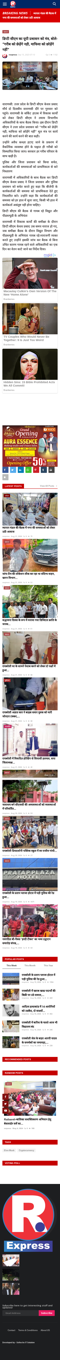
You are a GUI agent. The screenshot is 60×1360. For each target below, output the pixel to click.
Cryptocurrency (26, 1150)
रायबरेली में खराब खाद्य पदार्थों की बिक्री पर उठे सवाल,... (39, 993)
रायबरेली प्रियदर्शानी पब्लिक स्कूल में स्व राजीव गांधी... (29, 851)
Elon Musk (9, 1150)
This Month (30, 965)
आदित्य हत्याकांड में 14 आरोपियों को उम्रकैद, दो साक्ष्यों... (38, 1009)
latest (6, 31)
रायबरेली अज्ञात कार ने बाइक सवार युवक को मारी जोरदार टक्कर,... (27, 714)
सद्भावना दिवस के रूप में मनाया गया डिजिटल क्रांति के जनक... (29, 622)
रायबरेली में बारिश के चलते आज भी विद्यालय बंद (39, 1024)
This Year (48, 965)
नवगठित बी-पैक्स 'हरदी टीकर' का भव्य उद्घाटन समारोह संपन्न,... (26, 941)
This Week (12, 965)
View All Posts (48, 485)
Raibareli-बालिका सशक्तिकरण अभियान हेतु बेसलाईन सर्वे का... (27, 1121)
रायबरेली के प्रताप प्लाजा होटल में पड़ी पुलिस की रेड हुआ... (28, 895)
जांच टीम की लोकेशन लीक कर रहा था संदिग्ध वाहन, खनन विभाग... (28, 576)
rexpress (13, 55)
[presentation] (46, 1085)
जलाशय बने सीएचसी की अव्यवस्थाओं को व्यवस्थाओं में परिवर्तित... (29, 806)
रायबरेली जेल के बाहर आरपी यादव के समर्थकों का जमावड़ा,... (39, 1040)
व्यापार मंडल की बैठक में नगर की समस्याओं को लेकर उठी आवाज (28, 529)
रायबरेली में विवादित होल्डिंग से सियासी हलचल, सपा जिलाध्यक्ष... (28, 760)
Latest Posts (13, 486)
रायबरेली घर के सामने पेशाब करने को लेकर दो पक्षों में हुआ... (29, 668)
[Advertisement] (30, 1337)
